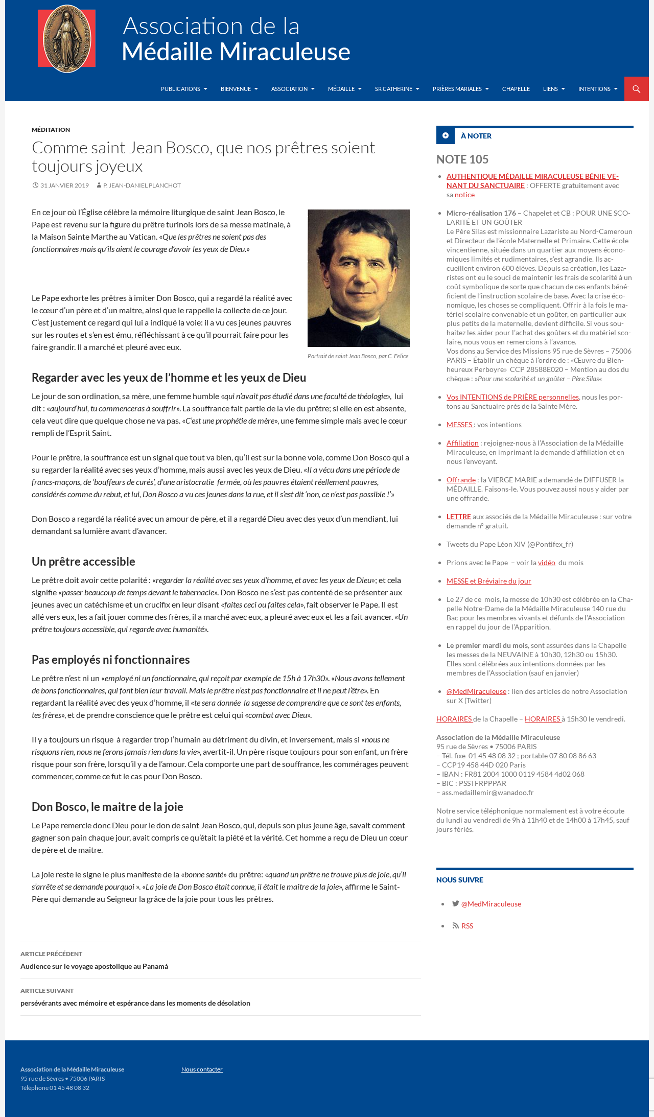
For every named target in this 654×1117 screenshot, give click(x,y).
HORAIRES (454, 718)
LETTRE (459, 516)
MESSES (460, 424)
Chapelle (516, 88)
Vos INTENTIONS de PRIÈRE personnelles (513, 396)
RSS (466, 925)
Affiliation (463, 442)
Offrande (461, 479)
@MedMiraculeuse (476, 691)
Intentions (594, 88)
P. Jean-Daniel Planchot (142, 185)
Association (289, 88)
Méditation (51, 129)
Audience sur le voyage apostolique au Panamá (94, 960)
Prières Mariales (457, 88)
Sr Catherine (393, 88)
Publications (180, 88)
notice (465, 194)
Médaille (341, 88)
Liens (550, 88)
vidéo (546, 562)
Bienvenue (236, 88)
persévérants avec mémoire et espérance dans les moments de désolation (135, 997)
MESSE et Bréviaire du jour (489, 580)
